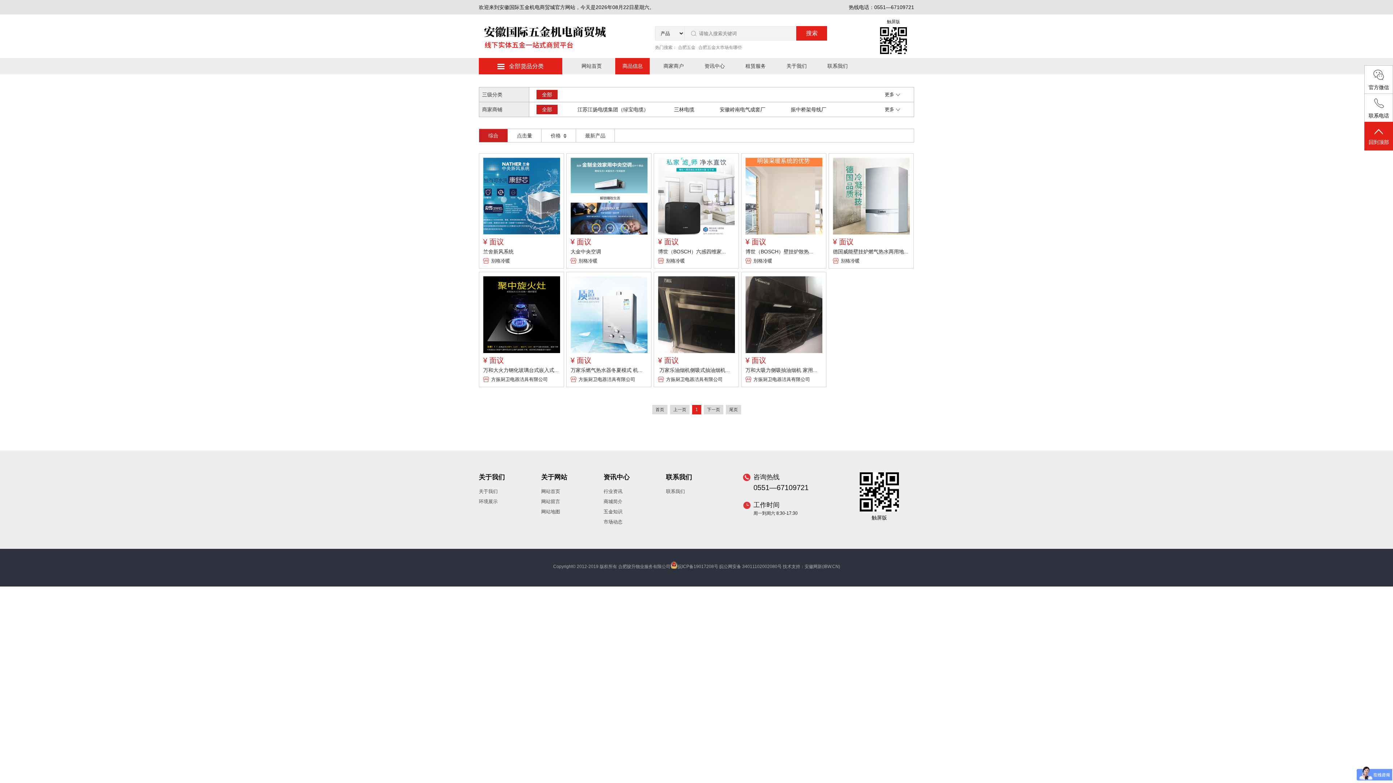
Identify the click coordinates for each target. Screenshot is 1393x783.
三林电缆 (684, 109)
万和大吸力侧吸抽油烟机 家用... (781, 370)
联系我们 (837, 66)
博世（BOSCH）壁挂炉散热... (779, 251)
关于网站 (554, 477)
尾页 (733, 409)
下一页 (713, 409)
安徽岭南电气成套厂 (742, 109)
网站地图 (550, 511)
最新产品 (595, 135)
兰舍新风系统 (498, 251)
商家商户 (673, 66)
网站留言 (550, 501)
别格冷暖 (500, 261)
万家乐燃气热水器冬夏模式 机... (606, 370)
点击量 (524, 135)
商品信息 (632, 66)
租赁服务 (755, 66)
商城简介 (613, 501)
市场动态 (613, 522)
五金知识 (613, 511)
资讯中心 (714, 66)
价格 (556, 135)
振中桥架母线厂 (808, 109)
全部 (547, 95)
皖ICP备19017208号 (698, 566)
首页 (660, 409)
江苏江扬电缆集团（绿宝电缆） (613, 109)
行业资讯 (613, 491)
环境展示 (488, 501)
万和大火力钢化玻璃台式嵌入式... (521, 370)
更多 (889, 94)
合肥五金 (686, 47)
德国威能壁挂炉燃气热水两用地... (870, 251)
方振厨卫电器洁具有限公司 (519, 379)
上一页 (679, 409)
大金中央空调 (586, 251)
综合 (493, 135)
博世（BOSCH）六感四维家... (692, 251)
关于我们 (796, 66)
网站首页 (592, 66)
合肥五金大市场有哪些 (720, 47)
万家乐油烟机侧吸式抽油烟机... (694, 370)
